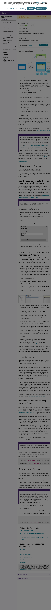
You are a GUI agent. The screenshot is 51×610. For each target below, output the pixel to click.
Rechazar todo (41, 8)
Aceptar (31, 8)
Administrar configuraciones (17, 8)
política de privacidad (40, 2)
